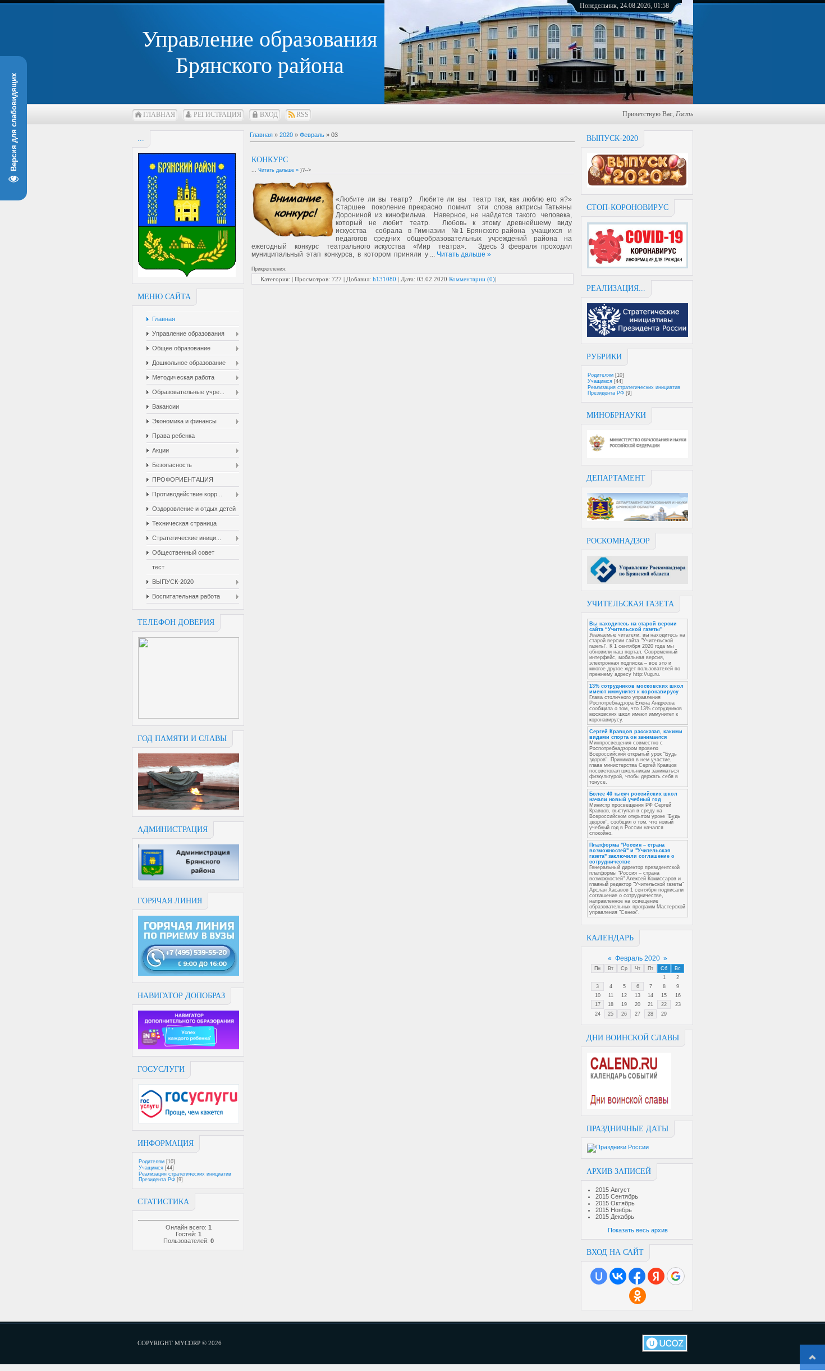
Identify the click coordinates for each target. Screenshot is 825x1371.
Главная (159, 114)
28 (650, 1014)
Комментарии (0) (472, 279)
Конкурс (269, 160)
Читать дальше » (278, 170)
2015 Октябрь (615, 1203)
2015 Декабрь (614, 1216)
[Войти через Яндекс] (656, 1276)
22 (664, 1004)
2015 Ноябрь (613, 1210)
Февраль (312, 134)
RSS (302, 114)
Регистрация (217, 114)
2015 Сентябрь (616, 1196)
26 (624, 1014)
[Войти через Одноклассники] (637, 1295)
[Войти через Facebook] (637, 1276)
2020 (286, 134)
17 (598, 1004)
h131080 (384, 279)
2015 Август (612, 1189)
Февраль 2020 (637, 958)
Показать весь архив (638, 1230)
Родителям (151, 1161)
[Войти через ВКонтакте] (617, 1276)
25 (610, 1014)
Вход (269, 114)
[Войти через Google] (676, 1276)
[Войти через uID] (598, 1276)
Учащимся (151, 1168)
